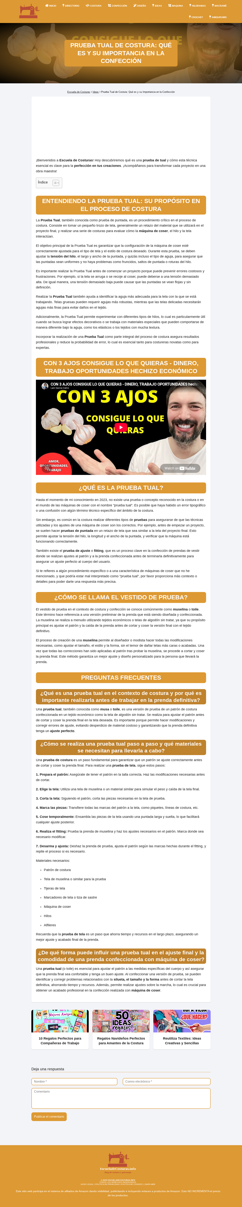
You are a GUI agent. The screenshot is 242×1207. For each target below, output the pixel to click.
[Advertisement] (121, 124)
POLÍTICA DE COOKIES (131, 1184)
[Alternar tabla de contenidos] (54, 183)
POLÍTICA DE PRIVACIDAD (107, 1184)
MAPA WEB (150, 1184)
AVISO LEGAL (87, 1184)
